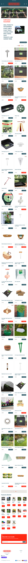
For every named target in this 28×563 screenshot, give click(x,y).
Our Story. (7, 554)
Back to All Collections (23, 42)
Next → (16, 491)
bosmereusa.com (4, 560)
